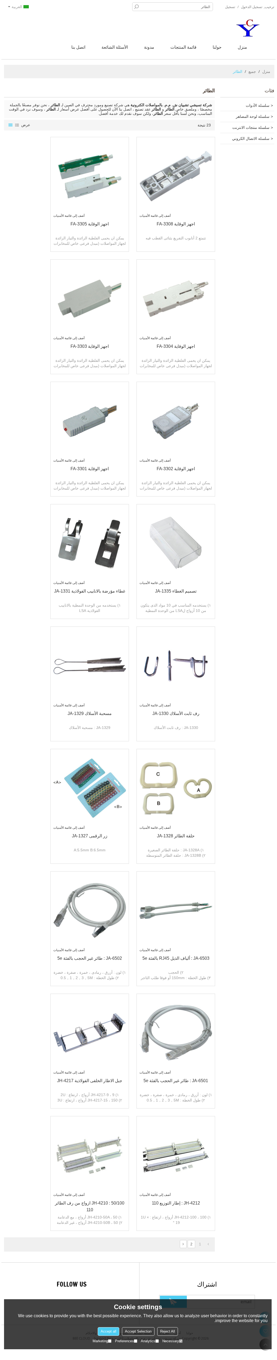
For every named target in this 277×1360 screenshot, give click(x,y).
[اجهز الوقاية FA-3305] (89, 176)
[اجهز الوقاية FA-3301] (89, 421)
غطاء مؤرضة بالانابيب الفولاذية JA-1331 (89, 591)
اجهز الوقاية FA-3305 (90, 224)
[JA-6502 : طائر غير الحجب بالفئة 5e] (89, 910)
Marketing (100, 1341)
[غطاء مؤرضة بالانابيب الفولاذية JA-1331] (89, 543)
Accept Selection (138, 1331)
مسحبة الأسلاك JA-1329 (90, 713)
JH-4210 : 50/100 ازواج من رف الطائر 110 (89, 1206)
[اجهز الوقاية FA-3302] (175, 421)
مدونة (149, 47)
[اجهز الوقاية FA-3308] (175, 176)
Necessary (170, 1341)
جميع (252, 71)
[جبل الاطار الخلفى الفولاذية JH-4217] (89, 1033)
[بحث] (136, 7)
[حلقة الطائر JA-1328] (175, 788)
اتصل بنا (78, 47)
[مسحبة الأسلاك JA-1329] (89, 665)
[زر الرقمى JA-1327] (89, 788)
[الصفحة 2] (183, 1244)
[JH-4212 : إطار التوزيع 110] (175, 1155)
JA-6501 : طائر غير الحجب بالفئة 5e (175, 1080)
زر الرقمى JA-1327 (89, 836)
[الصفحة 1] (208, 1244)
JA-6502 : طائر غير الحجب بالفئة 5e (89, 958)
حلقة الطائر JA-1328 (176, 836)
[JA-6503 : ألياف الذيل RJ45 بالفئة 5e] (175, 910)
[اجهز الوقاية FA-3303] (89, 298)
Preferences (124, 1341)
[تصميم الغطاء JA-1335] (175, 543)
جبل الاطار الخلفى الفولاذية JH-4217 (89, 1080)
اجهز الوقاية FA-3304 (176, 346)
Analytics (148, 1341)
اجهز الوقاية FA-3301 (90, 468)
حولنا (217, 47)
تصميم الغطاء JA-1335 (176, 591)
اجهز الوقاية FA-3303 (90, 346)
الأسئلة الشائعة (114, 47)
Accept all (108, 1331)
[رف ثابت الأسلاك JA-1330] (175, 665)
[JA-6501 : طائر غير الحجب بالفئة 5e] (175, 1033)
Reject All (167, 1331)
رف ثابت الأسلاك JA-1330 (175, 713)
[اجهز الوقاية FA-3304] (175, 298)
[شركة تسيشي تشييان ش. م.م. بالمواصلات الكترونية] (248, 28)
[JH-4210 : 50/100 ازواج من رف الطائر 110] (89, 1155)
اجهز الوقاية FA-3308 (176, 224)
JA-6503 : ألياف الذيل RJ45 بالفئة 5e (175, 958)
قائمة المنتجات (183, 47)
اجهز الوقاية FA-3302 (176, 468)
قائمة (17, 125)
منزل (242, 47)
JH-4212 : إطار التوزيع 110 (176, 1203)
